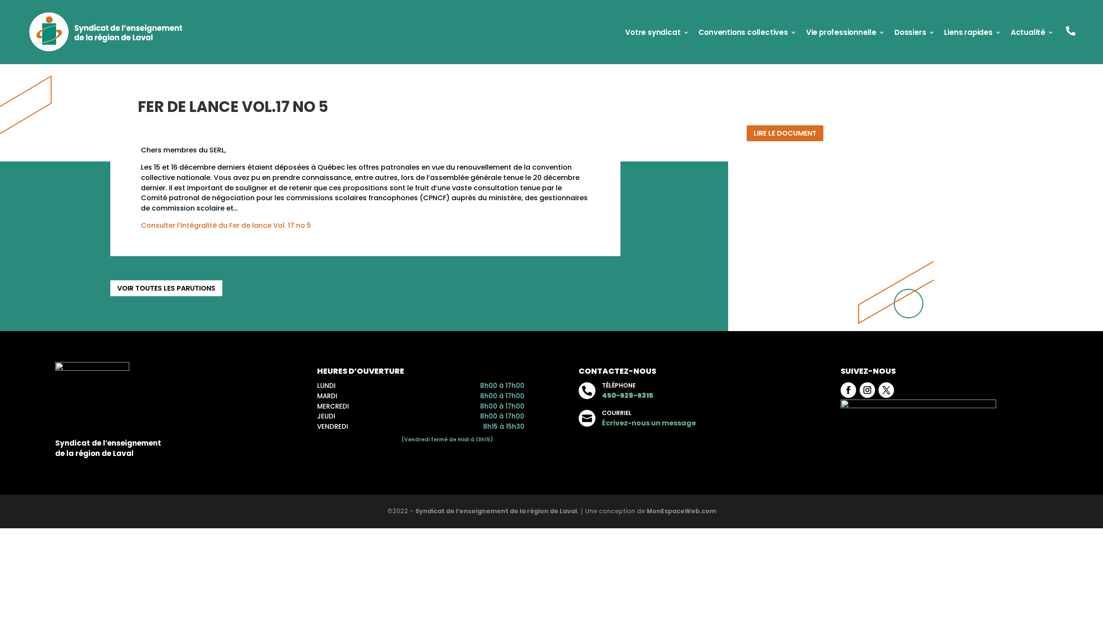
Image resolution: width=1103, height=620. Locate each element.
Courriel (617, 413)
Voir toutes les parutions (166, 288)
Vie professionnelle (841, 33)
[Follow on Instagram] (867, 390)
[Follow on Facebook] (848, 390)
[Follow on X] (886, 390)
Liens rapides (968, 33)
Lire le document (785, 133)
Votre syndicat (652, 33)
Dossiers (910, 33)
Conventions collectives (743, 33)
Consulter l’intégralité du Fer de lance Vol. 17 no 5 (226, 225)
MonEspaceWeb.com (681, 511)
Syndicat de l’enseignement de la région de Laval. (497, 511)
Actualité (1028, 33)
